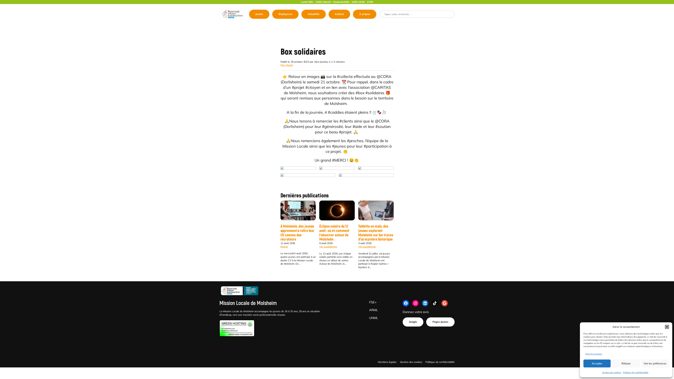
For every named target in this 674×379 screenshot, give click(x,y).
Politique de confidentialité (635, 372)
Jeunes (259, 14)
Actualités (313, 14)
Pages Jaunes (440, 321)
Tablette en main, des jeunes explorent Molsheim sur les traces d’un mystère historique (375, 233)
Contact (339, 14)
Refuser (626, 363)
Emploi (284, 246)
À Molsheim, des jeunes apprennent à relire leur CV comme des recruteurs (297, 233)
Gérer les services (593, 354)
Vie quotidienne (328, 246)
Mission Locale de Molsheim (248, 303)
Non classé (286, 65)
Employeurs (285, 14)
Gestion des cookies (611, 372)
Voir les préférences (655, 363)
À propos (364, 14)
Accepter (597, 363)
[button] (667, 327)
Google (413, 321)
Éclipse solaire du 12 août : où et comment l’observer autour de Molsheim (334, 233)
